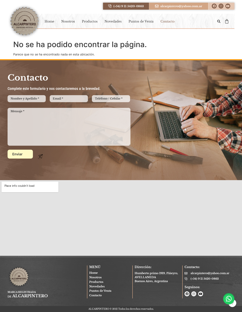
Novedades (113, 21)
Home (49, 21)
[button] (219, 21)
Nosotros (68, 21)
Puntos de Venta (141, 21)
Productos (90, 21)
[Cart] (226, 21)
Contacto (168, 21)
